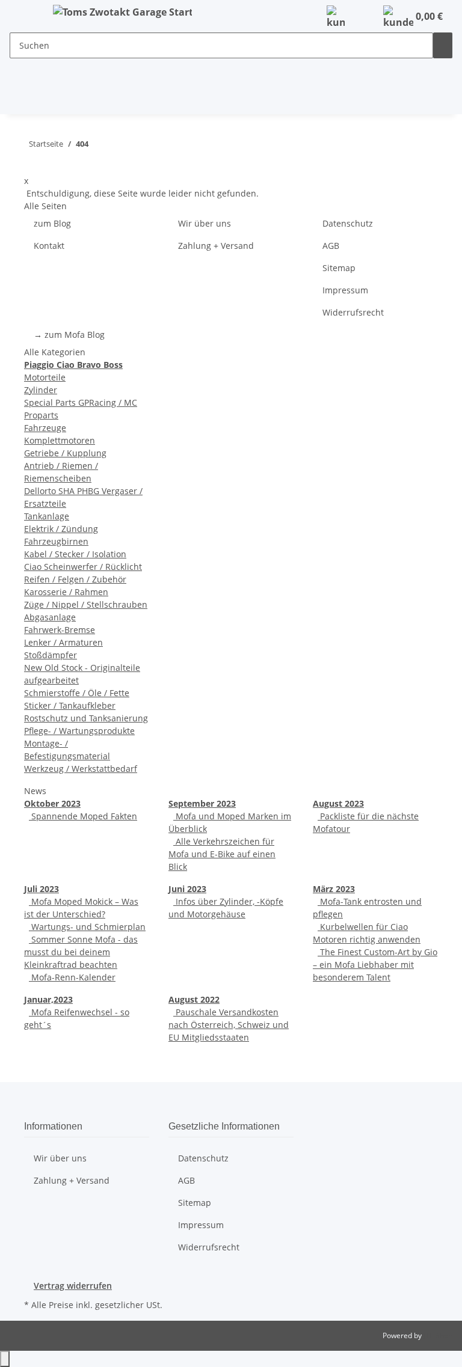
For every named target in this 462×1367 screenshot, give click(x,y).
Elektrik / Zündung (61, 528)
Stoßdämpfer (50, 655)
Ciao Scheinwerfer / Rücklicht (83, 566)
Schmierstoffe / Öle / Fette (76, 693)
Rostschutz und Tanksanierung (86, 718)
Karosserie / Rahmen (66, 592)
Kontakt (49, 245)
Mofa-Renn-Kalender (72, 977)
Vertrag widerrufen (73, 1285)
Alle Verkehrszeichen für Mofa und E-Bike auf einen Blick (222, 854)
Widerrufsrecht (353, 312)
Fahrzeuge (45, 427)
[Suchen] (442, 45)
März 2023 (334, 889)
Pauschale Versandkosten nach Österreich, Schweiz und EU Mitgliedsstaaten (228, 1024)
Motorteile (45, 377)
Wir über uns (204, 223)
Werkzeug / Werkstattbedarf (80, 768)
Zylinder (40, 390)
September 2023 (202, 803)
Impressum (345, 290)
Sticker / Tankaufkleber (70, 705)
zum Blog (52, 223)
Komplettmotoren (59, 440)
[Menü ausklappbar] (25, 14)
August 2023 (338, 803)
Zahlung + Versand (216, 245)
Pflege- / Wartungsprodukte (79, 730)
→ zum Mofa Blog (69, 334)
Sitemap (339, 268)
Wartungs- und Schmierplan (87, 926)
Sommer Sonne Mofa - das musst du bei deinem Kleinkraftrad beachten (81, 952)
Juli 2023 (41, 889)
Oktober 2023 (52, 803)
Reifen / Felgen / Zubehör (75, 579)
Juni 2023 (187, 889)
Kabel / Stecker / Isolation (75, 554)
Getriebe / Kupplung (65, 453)
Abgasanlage (50, 617)
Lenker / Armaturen (63, 642)
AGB (330, 245)
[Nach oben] (5, 1359)
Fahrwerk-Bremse (59, 629)
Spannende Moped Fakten (83, 816)
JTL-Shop (438, 1335)
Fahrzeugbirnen (56, 541)
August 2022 (194, 999)
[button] (335, 17)
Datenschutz (347, 223)
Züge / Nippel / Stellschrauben (85, 604)
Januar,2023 (48, 999)
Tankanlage (46, 516)
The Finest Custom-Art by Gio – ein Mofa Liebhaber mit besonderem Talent (375, 964)
